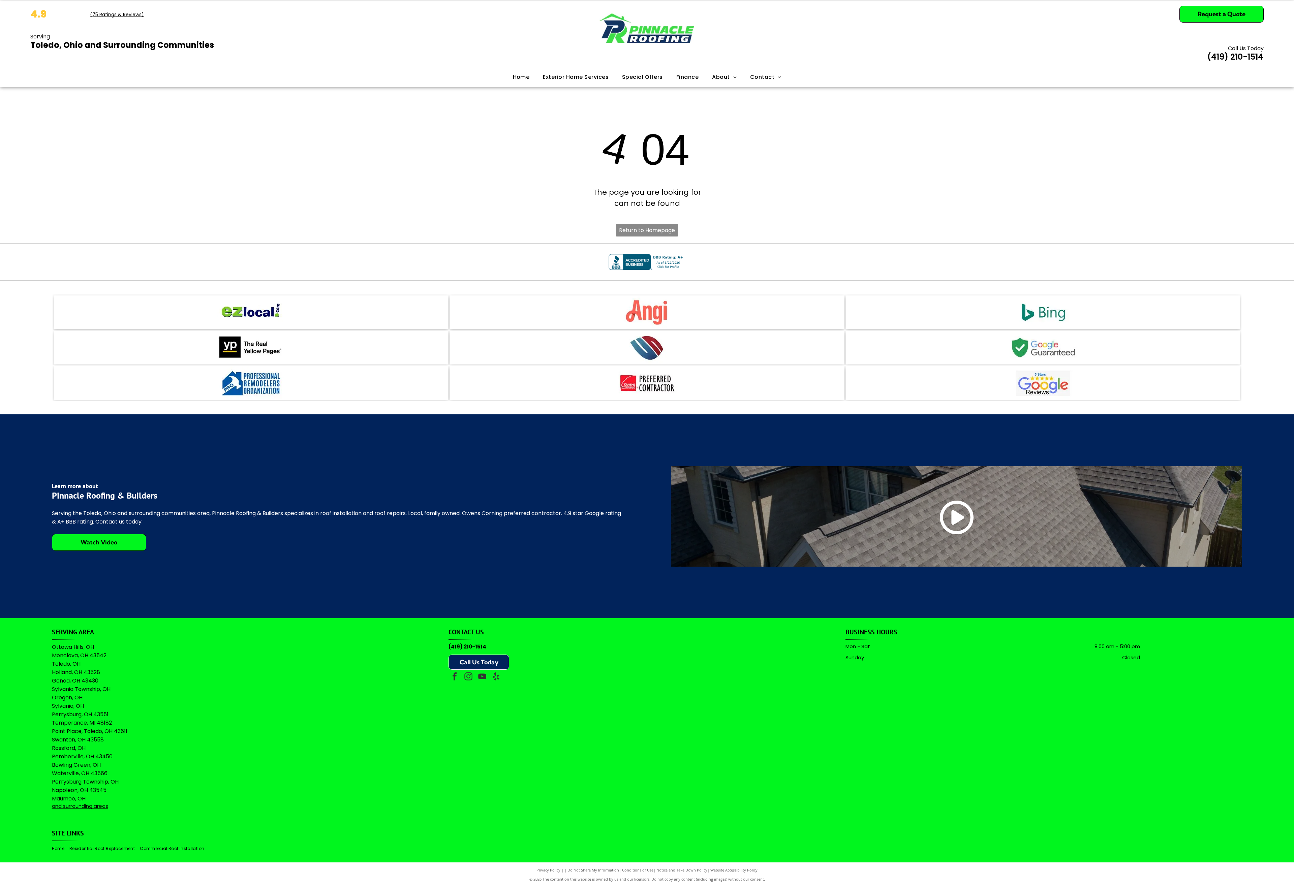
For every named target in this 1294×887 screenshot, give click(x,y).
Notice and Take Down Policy (681, 870)
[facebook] (455, 677)
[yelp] (496, 677)
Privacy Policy (548, 870)
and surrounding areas (80, 806)
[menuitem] (521, 77)
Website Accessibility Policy (734, 870)
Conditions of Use (637, 870)
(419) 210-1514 (467, 646)
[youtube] (482, 677)
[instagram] (468, 677)
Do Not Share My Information (593, 870)
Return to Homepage (647, 230)
